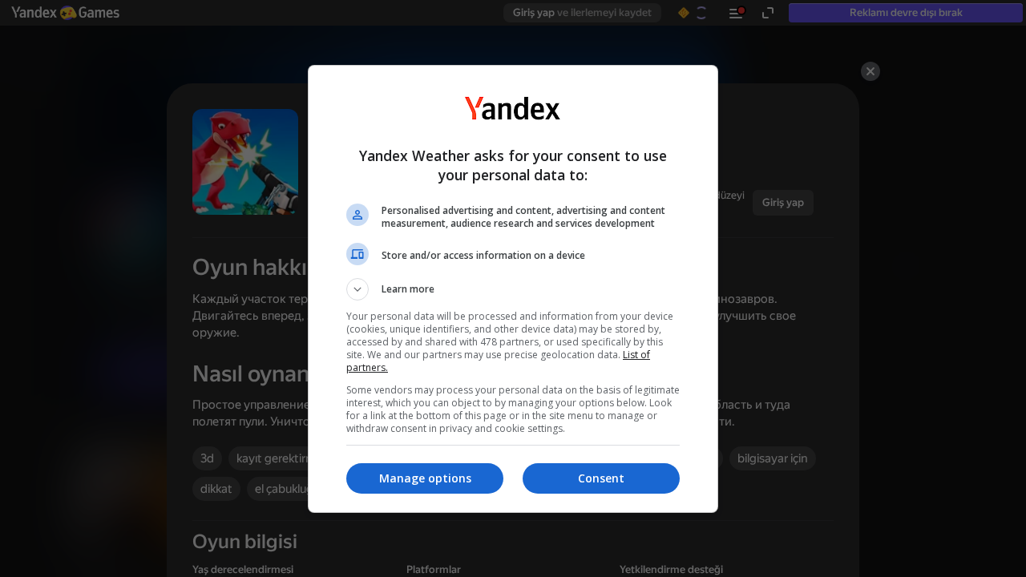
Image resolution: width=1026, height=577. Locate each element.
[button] (513, 289)
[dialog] (513, 289)
